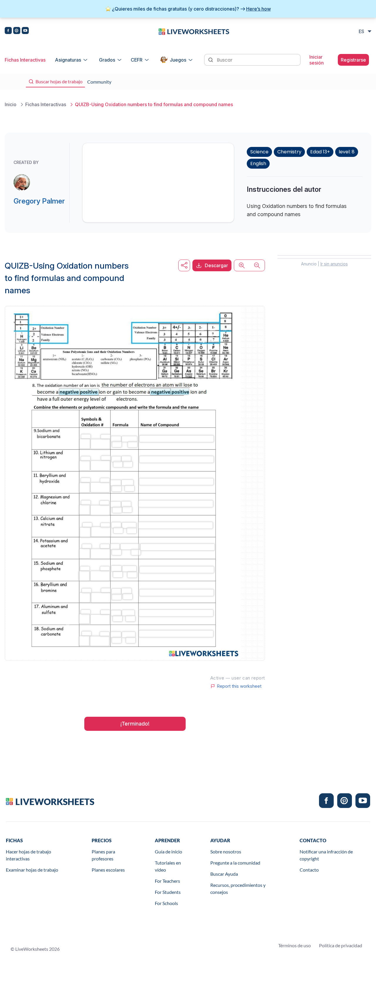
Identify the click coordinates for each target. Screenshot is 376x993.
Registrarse (353, 60)
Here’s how (258, 9)
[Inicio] (194, 31)
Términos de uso (294, 945)
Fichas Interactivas (25, 60)
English (258, 163)
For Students (168, 892)
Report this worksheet (239, 686)
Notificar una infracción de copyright (326, 855)
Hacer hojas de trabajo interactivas (28, 855)
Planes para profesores (103, 855)
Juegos (178, 60)
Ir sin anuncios (334, 263)
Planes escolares (108, 869)
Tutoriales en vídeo (168, 866)
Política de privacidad (340, 945)
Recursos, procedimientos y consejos (238, 888)
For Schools (166, 903)
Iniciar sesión (316, 60)
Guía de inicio (168, 851)
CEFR (136, 60)
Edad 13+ (320, 151)
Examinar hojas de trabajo (32, 869)
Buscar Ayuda (224, 874)
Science (259, 151)
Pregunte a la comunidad (235, 862)
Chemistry (289, 151)
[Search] (211, 59)
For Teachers (167, 881)
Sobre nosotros (225, 851)
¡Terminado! (135, 724)
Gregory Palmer (39, 201)
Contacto (309, 869)
